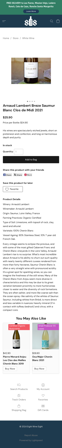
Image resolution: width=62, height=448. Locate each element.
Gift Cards (43, 410)
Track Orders (19, 399)
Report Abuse (31, 435)
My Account (43, 389)
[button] (31, 11)
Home (6, 38)
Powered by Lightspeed (31, 440)
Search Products (19, 389)
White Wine (28, 38)
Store (15, 38)
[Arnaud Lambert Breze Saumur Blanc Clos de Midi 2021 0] (31, 71)
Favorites (43, 399)
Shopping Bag (19, 410)
